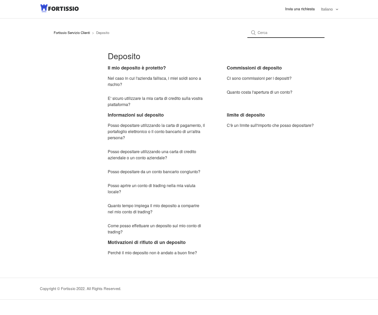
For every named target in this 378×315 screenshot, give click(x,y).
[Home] (59, 11)
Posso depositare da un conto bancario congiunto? (154, 171)
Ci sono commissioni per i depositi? (259, 78)
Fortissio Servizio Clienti (72, 32)
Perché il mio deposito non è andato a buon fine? (152, 253)
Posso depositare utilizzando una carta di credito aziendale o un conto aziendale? (152, 154)
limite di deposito (246, 114)
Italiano (327, 9)
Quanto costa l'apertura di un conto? (259, 92)
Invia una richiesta (300, 8)
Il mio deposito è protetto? (137, 67)
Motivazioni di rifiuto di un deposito (147, 242)
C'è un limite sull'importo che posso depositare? (270, 125)
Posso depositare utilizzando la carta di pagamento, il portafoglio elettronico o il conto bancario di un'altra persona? (156, 131)
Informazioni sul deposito (136, 114)
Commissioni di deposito (254, 67)
